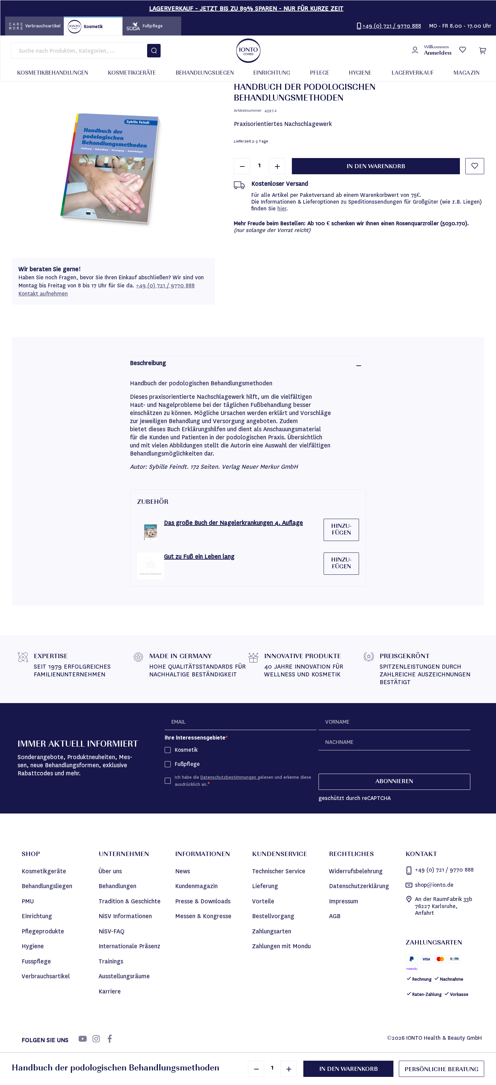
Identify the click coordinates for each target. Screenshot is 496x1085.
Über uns (110, 871)
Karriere (110, 991)
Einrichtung (37, 916)
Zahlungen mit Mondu (281, 946)
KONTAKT (421, 854)
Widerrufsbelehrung (356, 871)
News (182, 871)
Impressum (343, 901)
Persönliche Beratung (441, 1070)
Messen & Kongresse (203, 916)
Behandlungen (117, 886)
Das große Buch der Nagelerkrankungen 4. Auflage (233, 523)
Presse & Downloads (202, 901)
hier (281, 208)
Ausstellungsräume (124, 976)
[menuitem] (52, 73)
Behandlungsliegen (47, 886)
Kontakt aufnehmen (43, 293)
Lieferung (265, 886)
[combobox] (86, 51)
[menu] (248, 73)
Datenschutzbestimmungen (228, 777)
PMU (28, 901)
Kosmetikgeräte (44, 871)
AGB (334, 916)
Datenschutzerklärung (359, 886)
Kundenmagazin (196, 886)
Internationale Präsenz (129, 946)
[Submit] (154, 51)
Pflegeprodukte (43, 931)
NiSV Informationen (125, 916)
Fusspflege (36, 961)
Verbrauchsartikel (46, 976)
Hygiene (33, 946)
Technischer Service (278, 871)
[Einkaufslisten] (462, 51)
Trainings (111, 961)
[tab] (246, 365)
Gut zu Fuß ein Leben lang (199, 556)
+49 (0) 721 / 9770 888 (165, 285)
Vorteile (263, 901)
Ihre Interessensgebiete (195, 737)
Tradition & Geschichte (130, 901)
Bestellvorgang (273, 916)
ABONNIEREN (394, 782)
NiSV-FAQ (112, 931)
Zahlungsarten (271, 931)
